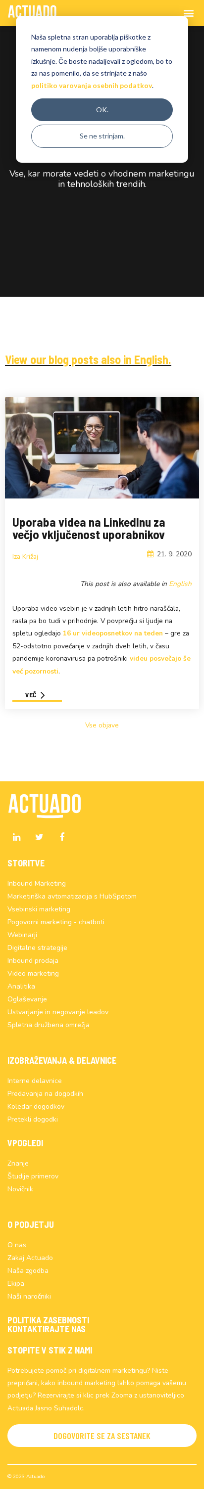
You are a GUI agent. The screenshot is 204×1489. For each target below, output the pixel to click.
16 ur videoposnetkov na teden (113, 633)
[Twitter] (39, 837)
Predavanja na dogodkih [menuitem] (45, 1093)
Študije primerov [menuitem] (32, 1176)
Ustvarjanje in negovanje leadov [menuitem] (57, 1012)
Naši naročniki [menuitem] (29, 1296)
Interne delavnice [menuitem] (34, 1080)
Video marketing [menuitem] (33, 973)
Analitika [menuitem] (21, 986)
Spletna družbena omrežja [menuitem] (48, 1025)
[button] (102, 1435)
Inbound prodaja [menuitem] (32, 960)
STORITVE (26, 862)
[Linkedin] (16, 837)
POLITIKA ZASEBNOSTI (48, 1319)
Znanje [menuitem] (18, 1163)
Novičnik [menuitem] (20, 1189)
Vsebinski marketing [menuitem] (38, 909)
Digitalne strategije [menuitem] (37, 947)
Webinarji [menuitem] (22, 935)
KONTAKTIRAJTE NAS (46, 1328)
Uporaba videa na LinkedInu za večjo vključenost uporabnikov (88, 527)
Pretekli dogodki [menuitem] (32, 1119)
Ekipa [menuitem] (15, 1283)
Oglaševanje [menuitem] (27, 999)
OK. (102, 109)
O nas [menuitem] (16, 1245)
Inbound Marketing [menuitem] (36, 883)
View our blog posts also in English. (88, 359)
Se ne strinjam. (102, 136)
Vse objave (102, 725)
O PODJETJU (30, 1224)
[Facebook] (62, 837)
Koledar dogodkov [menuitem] (35, 1106)
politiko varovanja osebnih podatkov (91, 85)
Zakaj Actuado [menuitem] (30, 1258)
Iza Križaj (25, 556)
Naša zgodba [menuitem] (28, 1270)
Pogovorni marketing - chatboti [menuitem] (55, 922)
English (180, 583)
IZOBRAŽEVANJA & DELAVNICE (61, 1060)
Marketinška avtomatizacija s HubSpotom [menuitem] (72, 896)
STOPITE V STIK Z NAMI (49, 1350)
